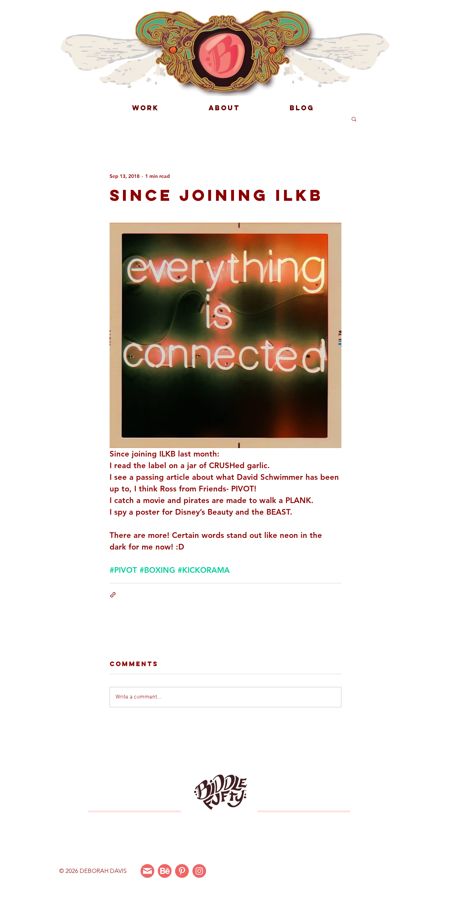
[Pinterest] (182, 871)
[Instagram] (199, 871)
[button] (354, 119)
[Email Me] (147, 871)
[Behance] (165, 871)
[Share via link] (113, 594)
